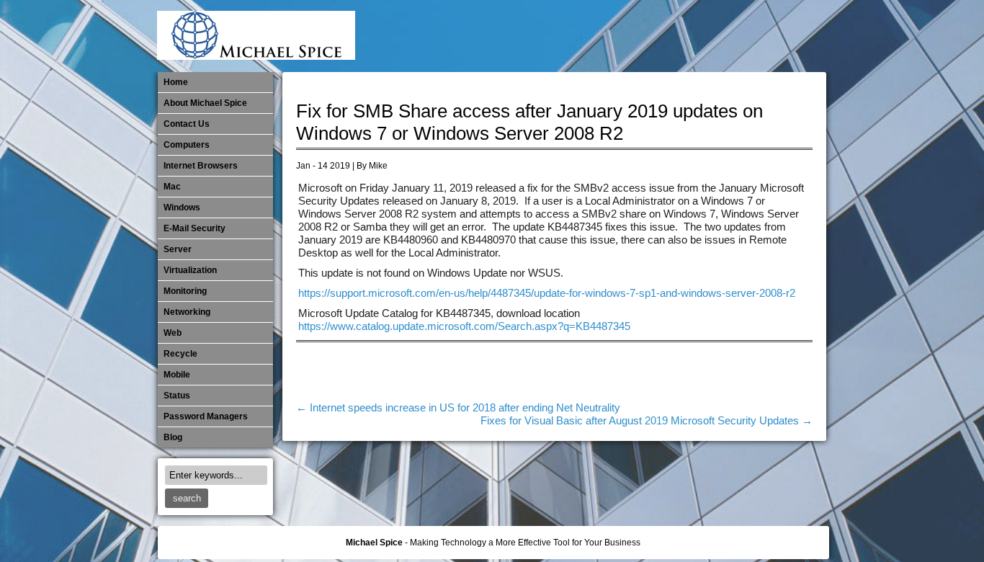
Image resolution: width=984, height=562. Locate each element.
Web (173, 333)
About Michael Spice (205, 103)
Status (177, 396)
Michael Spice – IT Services (645, 36)
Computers (187, 145)
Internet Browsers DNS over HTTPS (598, 36)
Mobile (669, 36)
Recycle (180, 354)
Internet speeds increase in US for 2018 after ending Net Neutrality (458, 408)
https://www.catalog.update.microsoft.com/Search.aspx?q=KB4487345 (464, 326)
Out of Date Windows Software (764, 36)
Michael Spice (374, 543)
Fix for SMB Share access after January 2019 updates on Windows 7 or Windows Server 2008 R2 (529, 122)
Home (176, 82)
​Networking (716, 36)
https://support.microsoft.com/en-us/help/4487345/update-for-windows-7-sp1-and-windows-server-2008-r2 (546, 293)
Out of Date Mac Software (740, 36)
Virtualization (190, 270)
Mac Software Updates (621, 36)
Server (178, 249)
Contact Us (187, 124)
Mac (172, 187)
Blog (173, 437)
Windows (182, 207)
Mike (378, 166)
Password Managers (788, 36)
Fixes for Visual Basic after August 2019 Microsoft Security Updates (646, 421)
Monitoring (693, 36)
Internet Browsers (201, 166)
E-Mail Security (574, 36)
